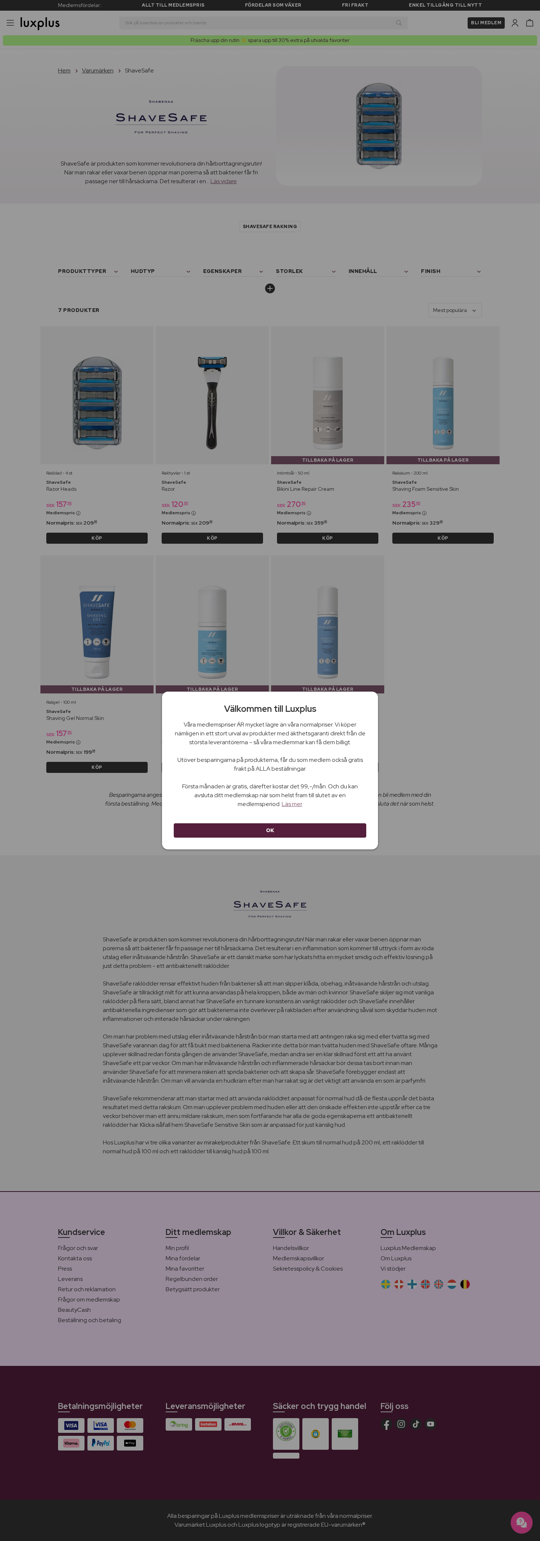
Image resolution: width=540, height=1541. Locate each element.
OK (270, 830)
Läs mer (292, 804)
